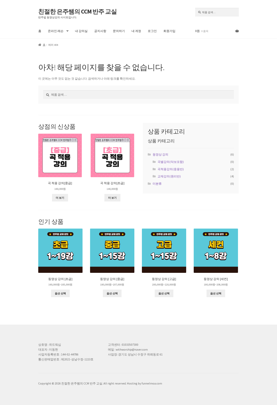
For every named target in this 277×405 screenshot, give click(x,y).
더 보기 (60, 197)
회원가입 (169, 31)
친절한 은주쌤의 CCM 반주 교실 (77, 11)
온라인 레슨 (56, 31)
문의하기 (119, 31)
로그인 (152, 31)
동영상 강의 (160, 154)
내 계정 (136, 31)
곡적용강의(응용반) (171, 169)
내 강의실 (81, 31)
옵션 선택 (60, 293)
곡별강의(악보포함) (171, 162)
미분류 (157, 183)
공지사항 (100, 31)
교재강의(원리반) (169, 176)
